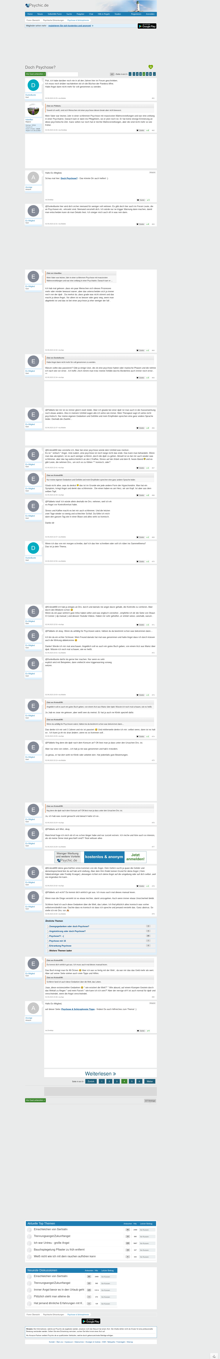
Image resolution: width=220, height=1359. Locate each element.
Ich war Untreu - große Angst (51, 1243)
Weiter (150, 1081)
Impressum (69, 1342)
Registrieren (136, 14)
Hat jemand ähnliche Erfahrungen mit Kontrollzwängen (67, 1303)
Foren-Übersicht (33, 1314)
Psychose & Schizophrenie (78, 1314)
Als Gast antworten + (35, 74)
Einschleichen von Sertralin (50, 1229)
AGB (104, 1342)
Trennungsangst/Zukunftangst (52, 1236)
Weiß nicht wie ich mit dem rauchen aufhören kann (65, 1256)
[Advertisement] (100, 584)
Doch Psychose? (40, 67)
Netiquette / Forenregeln (116, 1342)
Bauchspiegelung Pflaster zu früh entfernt (59, 1249)
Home (30, 14)
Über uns (59, 1342)
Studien (118, 14)
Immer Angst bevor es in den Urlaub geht (59, 1289)
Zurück (91, 1081)
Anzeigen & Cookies (93, 1342)
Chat (91, 14)
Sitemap (130, 1342)
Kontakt (52, 1342)
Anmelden (150, 14)
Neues (40, 14)
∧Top (214, 1356)
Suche (69, 14)
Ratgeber (80, 14)
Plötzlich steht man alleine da (52, 1296)
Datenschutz (79, 1342)
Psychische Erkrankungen (53, 1314)
